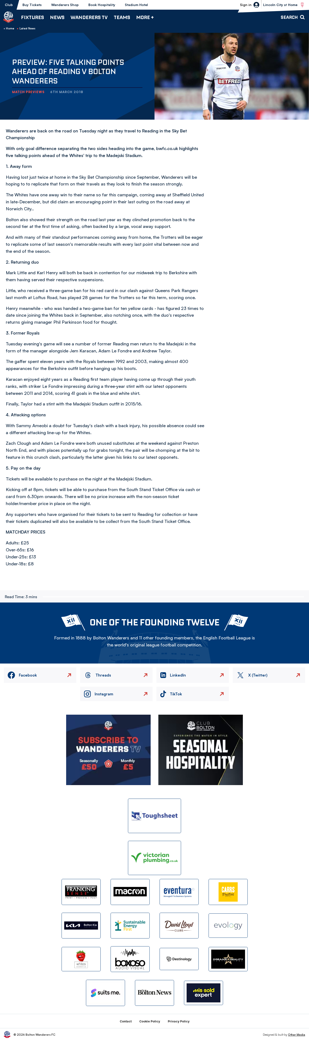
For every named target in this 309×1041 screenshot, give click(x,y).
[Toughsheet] (154, 816)
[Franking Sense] (81, 892)
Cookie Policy (149, 1021)
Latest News (27, 28)
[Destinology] (179, 959)
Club (9, 5)
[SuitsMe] (105, 993)
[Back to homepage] (8, 17)
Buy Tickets (32, 5)
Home (10, 28)
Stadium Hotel (136, 5)
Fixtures (32, 17)
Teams (122, 17)
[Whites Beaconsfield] (81, 959)
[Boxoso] (130, 959)
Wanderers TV (89, 17)
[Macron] (130, 892)
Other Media (296, 1034)
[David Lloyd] (179, 925)
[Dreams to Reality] (228, 959)
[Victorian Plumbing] (154, 858)
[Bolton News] (154, 993)
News (57, 17)
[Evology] (228, 925)
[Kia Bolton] (81, 925)
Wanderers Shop (65, 5)
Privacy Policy (179, 1021)
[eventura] (179, 892)
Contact (126, 1021)
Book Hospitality (101, 5)
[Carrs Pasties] (228, 892)
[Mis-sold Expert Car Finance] (203, 993)
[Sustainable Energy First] (130, 925)
